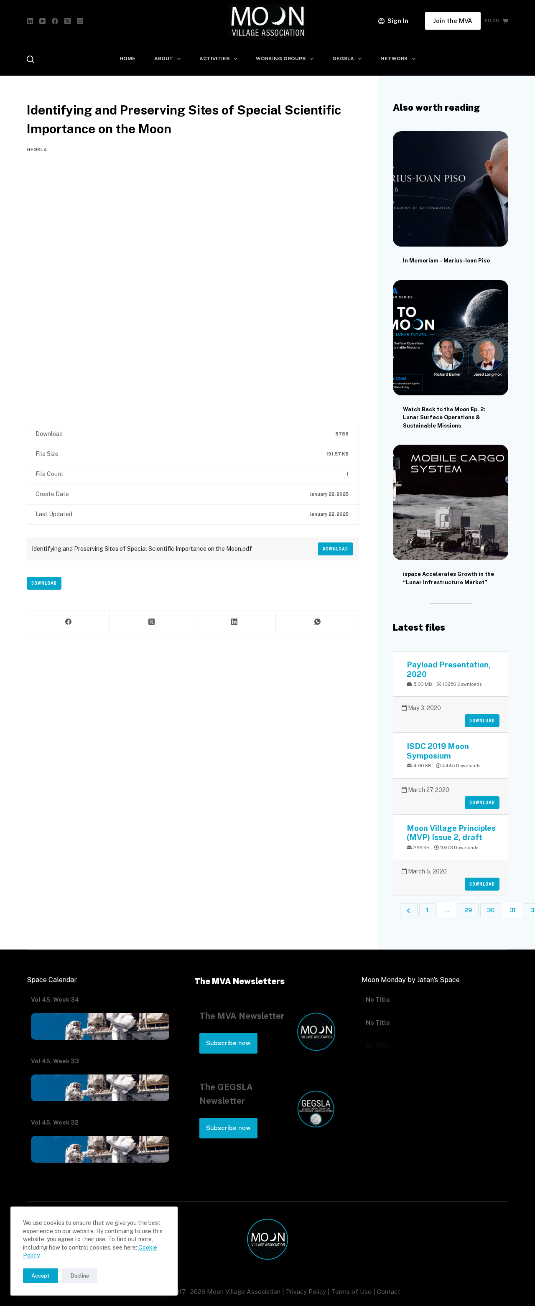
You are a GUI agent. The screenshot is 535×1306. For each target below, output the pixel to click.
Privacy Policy (306, 1291)
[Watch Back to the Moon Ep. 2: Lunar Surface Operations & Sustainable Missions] (450, 337)
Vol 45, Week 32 (55, 1122)
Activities (214, 58)
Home (127, 58)
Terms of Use (351, 1291)
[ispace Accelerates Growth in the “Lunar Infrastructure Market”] (450, 502)
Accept (40, 1276)
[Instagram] (80, 21)
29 (468, 910)
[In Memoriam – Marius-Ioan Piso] (450, 189)
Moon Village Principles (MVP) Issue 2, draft (451, 832)
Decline (80, 1276)
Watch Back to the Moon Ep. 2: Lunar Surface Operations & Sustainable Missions (444, 417)
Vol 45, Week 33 (55, 1061)
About (163, 58)
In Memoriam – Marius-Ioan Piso (446, 260)
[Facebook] (55, 21)
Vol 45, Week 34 (55, 999)
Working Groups (281, 58)
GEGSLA (343, 58)
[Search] (30, 59)
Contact (388, 1291)
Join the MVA (452, 20)
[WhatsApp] (317, 621)
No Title (378, 999)
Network (394, 58)
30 (490, 910)
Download (335, 549)
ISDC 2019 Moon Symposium (438, 750)
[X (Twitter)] (67, 21)
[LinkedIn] (30, 21)
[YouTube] (42, 21)
